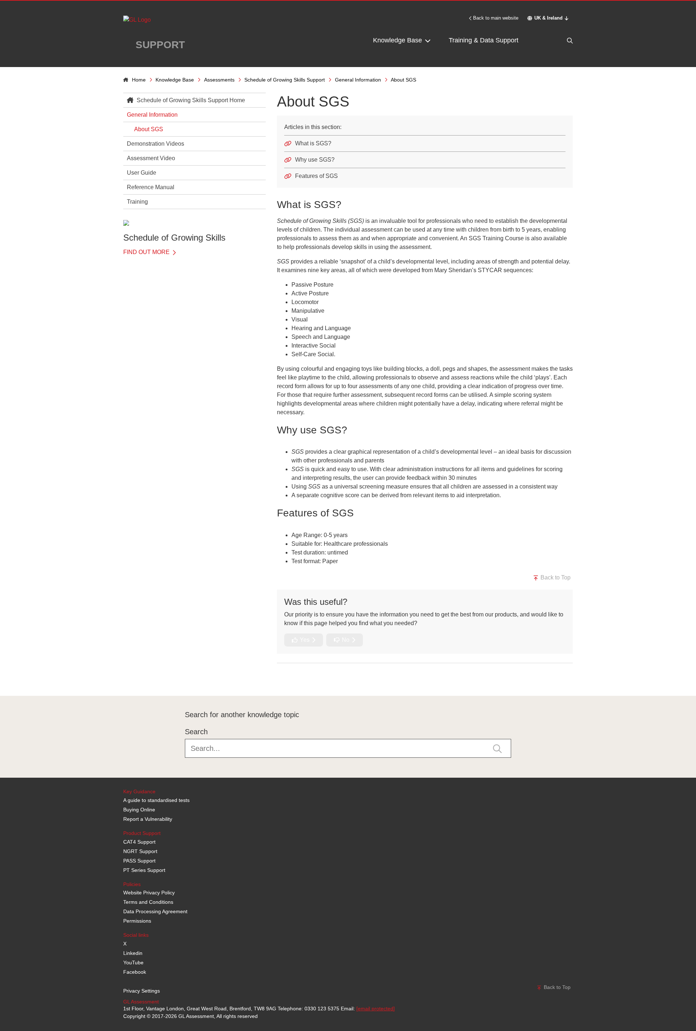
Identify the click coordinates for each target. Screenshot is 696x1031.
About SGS (148, 129)
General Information (358, 80)
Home (139, 80)
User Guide (141, 173)
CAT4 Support (139, 842)
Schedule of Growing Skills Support (284, 80)
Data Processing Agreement (155, 911)
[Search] (554, 40)
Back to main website (495, 18)
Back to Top (555, 577)
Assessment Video (151, 158)
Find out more (147, 252)
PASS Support (139, 861)
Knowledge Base (398, 40)
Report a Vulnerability (147, 819)
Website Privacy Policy (149, 892)
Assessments (219, 80)
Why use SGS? (315, 160)
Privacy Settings (141, 991)
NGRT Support (140, 851)
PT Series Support (144, 870)
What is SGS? (313, 143)
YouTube (133, 962)
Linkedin (132, 953)
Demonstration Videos (155, 144)
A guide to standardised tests (156, 800)
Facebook (134, 972)
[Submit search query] (497, 748)
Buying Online (139, 809)
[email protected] (375, 1008)
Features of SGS (316, 176)
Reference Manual (150, 187)
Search (196, 732)
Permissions (137, 921)
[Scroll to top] (121, 679)
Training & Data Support (483, 40)
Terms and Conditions (148, 902)
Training (137, 202)
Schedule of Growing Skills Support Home (190, 100)
